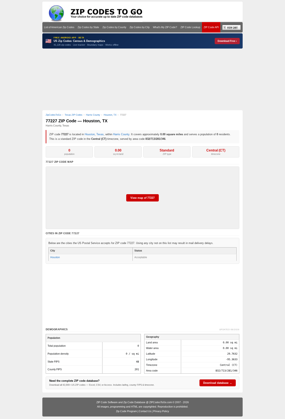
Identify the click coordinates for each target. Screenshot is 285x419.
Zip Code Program (126, 411)
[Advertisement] (142, 79)
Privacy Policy (161, 411)
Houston (90, 134)
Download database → (217, 382)
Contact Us (145, 411)
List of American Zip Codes (59, 27)
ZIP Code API (211, 27)
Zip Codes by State (88, 27)
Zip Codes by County (114, 27)
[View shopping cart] (231, 27)
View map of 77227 (142, 197)
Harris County (121, 134)
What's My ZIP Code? (165, 27)
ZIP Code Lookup (190, 27)
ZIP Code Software (107, 402)
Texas (100, 134)
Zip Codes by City (140, 27)
